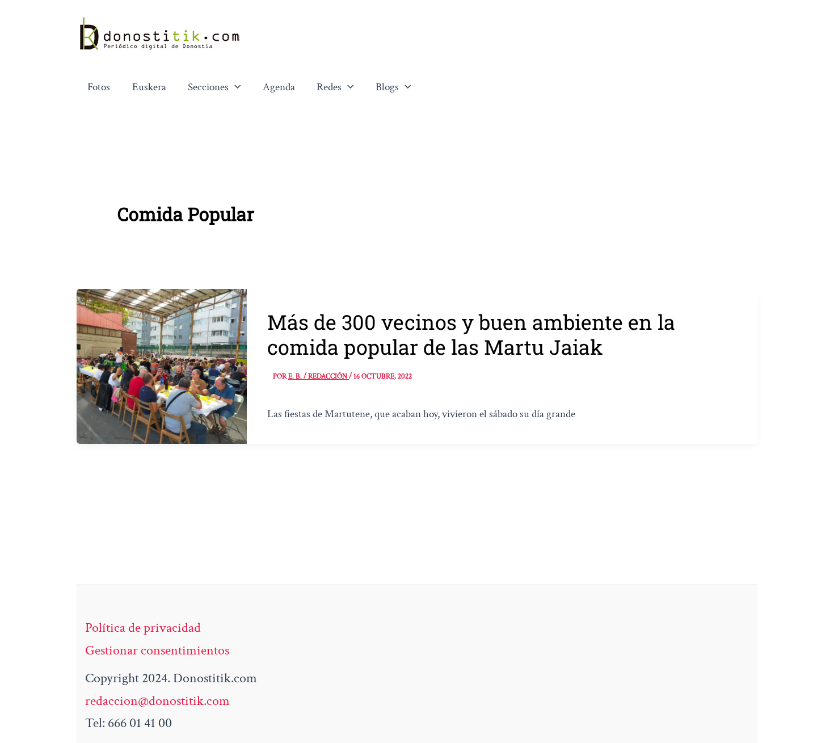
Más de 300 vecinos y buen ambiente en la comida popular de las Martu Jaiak (471, 334)
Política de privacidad (143, 627)
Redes (329, 87)
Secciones (208, 87)
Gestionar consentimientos (157, 650)
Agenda (279, 87)
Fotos (98, 87)
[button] (235, 87)
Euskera (149, 87)
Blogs (387, 87)
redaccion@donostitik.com (157, 701)
